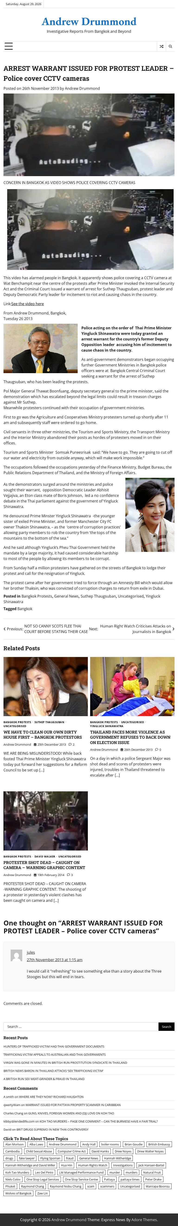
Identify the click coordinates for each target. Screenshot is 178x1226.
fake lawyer (27, 1158)
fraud (69, 1158)
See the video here (27, 303)
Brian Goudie (134, 1144)
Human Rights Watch (92, 1165)
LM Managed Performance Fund (81, 1172)
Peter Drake (153, 1179)
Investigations (123, 1165)
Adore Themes (144, 1219)
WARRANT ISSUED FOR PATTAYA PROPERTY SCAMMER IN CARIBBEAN (73, 1105)
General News (66, 596)
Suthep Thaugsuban (98, 596)
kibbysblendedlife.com (19, 1121)
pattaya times (130, 1179)
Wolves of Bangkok (18, 1193)
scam (90, 1186)
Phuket (10, 1186)
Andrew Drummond (89, 21)
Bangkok (24, 608)
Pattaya (109, 1179)
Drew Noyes (123, 1151)
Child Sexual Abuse (39, 1151)
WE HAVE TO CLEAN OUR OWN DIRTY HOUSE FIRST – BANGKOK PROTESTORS (42, 734)
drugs (9, 1158)
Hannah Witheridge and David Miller (30, 1165)
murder (114, 1172)
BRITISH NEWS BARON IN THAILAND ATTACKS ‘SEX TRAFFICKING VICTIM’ (53, 1071)
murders (131, 1172)
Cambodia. (12, 1151)
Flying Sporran (50, 1158)
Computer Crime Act (72, 1151)
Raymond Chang (32, 1186)
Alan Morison (14, 1144)
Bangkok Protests (37, 596)
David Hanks (100, 1151)
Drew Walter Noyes (150, 1151)
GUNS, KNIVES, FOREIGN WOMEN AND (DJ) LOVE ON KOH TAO (71, 1113)
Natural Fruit (152, 1172)
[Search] (170, 46)
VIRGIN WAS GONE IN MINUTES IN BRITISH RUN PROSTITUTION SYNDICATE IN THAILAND (65, 1063)
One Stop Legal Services (42, 1179)
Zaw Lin (42, 1193)
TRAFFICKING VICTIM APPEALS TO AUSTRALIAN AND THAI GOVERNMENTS (54, 1054)
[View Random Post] (161, 46)
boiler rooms (110, 1144)
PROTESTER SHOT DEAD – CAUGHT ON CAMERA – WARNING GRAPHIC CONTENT (44, 865)
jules (31, 952)
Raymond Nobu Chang (65, 1186)
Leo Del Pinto (44, 1172)
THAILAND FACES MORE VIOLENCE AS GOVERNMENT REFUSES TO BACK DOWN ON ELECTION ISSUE (130, 737)
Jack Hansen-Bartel (151, 1165)
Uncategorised (131, 596)
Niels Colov (13, 1179)
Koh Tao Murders (17, 1172)
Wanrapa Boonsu (158, 1186)
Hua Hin (66, 1165)
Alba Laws (36, 1144)
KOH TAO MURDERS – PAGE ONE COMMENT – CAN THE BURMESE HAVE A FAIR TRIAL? (99, 1121)
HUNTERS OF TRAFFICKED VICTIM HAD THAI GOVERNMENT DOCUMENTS (53, 1046)
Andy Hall (88, 1144)
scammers (107, 1186)
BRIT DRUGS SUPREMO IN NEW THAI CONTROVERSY (52, 1129)
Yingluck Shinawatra (107, 726)
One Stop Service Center (81, 1179)
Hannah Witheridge (117, 1158)
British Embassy (159, 1144)
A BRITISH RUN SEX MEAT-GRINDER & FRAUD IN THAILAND (43, 1079)
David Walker (45, 856)
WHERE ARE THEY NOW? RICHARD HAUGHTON (51, 1097)
